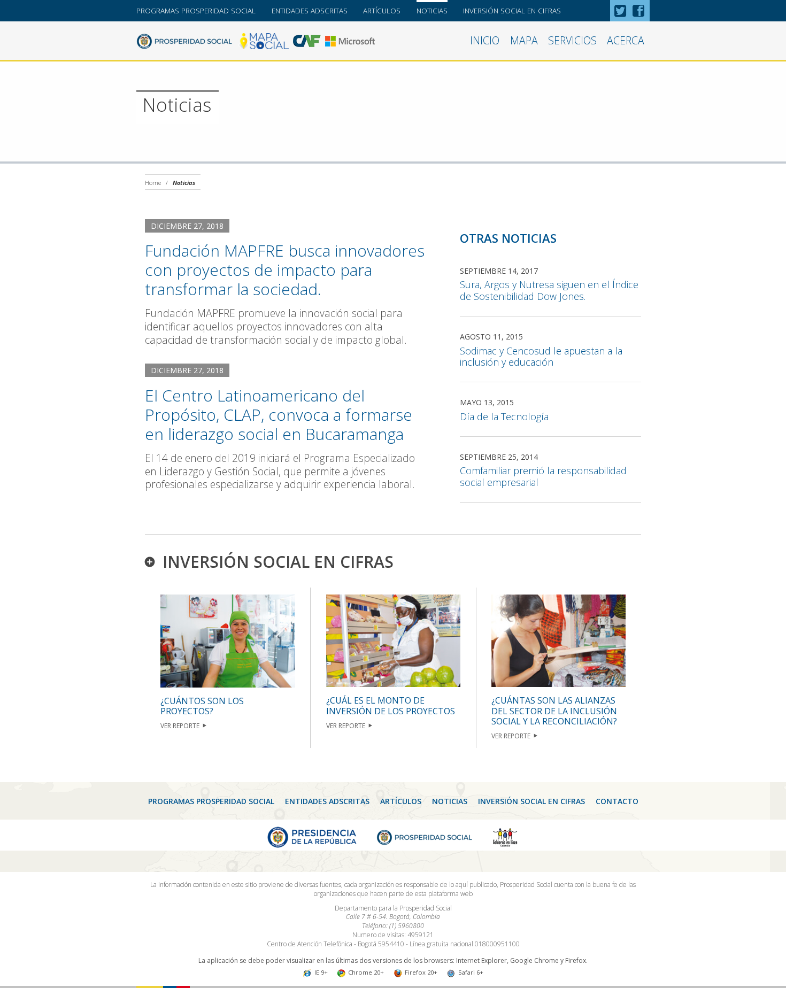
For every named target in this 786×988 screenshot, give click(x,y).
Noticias (432, 11)
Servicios (572, 40)
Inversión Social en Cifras (512, 11)
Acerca (625, 40)
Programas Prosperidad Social (196, 11)
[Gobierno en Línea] (505, 836)
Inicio (484, 40)
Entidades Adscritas (310, 11)
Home (153, 183)
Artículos (381, 11)
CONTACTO (617, 801)
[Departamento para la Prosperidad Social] (184, 40)
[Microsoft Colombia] (350, 40)
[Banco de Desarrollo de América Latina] (307, 40)
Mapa (524, 40)
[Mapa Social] (263, 40)
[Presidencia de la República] (312, 836)
